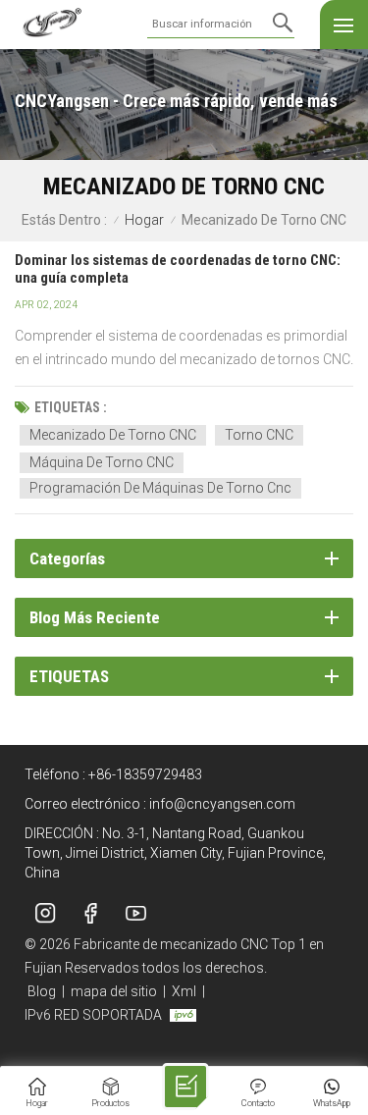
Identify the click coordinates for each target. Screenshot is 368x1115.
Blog (41, 991)
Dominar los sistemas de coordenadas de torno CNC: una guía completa (178, 269)
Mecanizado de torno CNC (112, 435)
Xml (184, 991)
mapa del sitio (114, 991)
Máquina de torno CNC (101, 462)
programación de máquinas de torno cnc (160, 488)
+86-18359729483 (145, 774)
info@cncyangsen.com (222, 804)
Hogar (144, 220)
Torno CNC (259, 435)
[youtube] (135, 912)
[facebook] (90, 912)
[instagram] (45, 912)
